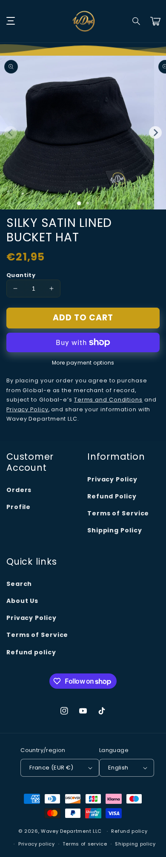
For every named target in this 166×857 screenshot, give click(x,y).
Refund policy (31, 652)
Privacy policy (36, 843)
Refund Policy (112, 496)
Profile (18, 507)
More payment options (83, 362)
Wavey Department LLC (71, 831)
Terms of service (85, 843)
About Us (22, 601)
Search (19, 584)
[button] (136, 21)
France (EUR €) (51, 768)
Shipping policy (135, 843)
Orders (18, 490)
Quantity (20, 275)
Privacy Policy (112, 479)
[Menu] (10, 21)
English (118, 768)
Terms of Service (118, 513)
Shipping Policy (114, 530)
